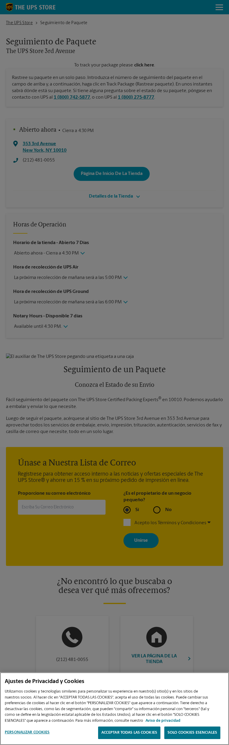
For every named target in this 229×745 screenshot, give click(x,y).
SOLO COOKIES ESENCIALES (192, 733)
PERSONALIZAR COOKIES (27, 732)
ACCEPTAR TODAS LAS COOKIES (129, 733)
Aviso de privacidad (163, 721)
